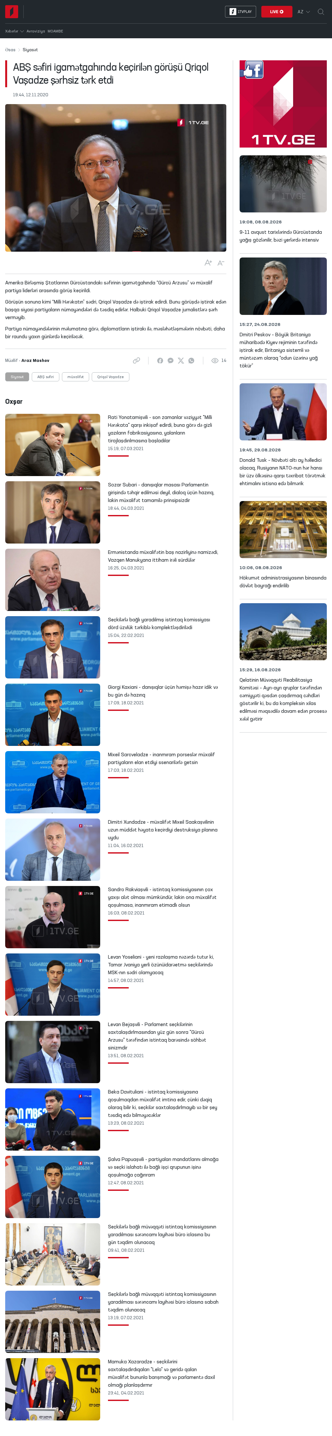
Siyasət (17, 377)
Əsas (10, 50)
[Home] (11, 11)
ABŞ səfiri (45, 377)
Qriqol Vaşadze (110, 377)
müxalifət (75, 377)
